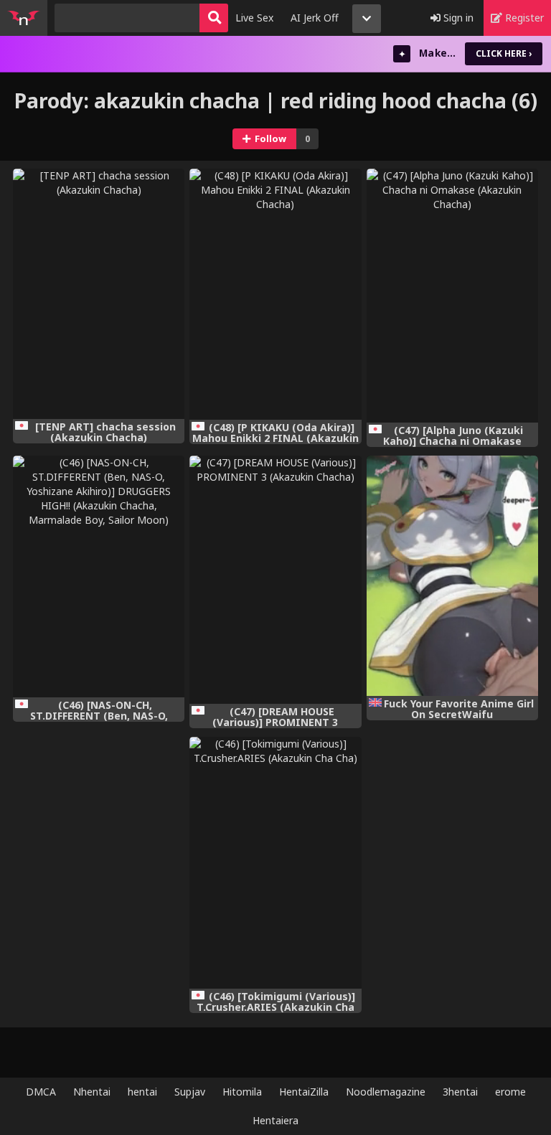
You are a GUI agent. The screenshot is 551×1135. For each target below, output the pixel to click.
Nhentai (91, 1091)
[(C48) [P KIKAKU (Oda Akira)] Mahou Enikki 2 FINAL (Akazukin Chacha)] (275, 294)
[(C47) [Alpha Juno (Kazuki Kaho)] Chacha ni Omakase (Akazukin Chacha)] (452, 296)
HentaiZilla (304, 1091)
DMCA (41, 1091)
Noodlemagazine (385, 1091)
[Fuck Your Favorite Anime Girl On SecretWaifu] (452, 576)
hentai (142, 1091)
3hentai (460, 1091)
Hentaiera (275, 1120)
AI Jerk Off (315, 17)
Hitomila (242, 1091)
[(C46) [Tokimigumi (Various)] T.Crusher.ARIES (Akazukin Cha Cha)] (275, 863)
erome (510, 1091)
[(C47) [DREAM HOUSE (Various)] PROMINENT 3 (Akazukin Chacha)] (275, 580)
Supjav (189, 1091)
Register (523, 17)
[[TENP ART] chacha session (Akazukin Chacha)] (98, 294)
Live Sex (254, 17)
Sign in (457, 17)
